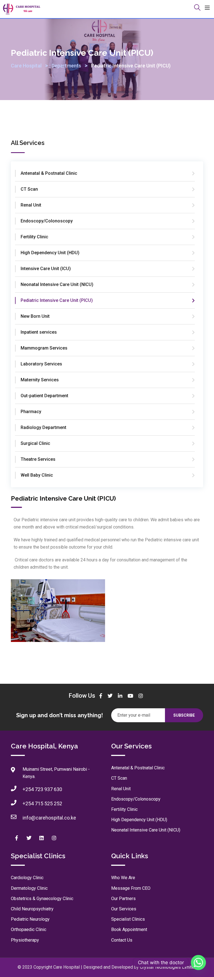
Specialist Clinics (128, 919)
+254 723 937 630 (42, 789)
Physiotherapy (25, 940)
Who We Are (123, 877)
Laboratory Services (41, 364)
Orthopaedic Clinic (28, 929)
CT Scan (29, 189)
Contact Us (121, 940)
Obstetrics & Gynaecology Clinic (42, 898)
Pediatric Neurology (30, 919)
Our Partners (123, 898)
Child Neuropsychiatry (32, 908)
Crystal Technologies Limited (168, 967)
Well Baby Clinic (37, 475)
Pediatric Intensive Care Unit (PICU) (57, 300)
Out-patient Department (44, 395)
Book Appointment (129, 929)
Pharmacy (31, 411)
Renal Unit (31, 205)
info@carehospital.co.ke (49, 818)
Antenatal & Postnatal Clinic (49, 173)
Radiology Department (43, 427)
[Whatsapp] (198, 962)
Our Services (123, 908)
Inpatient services (39, 332)
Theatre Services (38, 459)
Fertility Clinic (34, 236)
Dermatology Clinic (29, 888)
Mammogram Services (44, 348)
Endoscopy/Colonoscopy (47, 221)
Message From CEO (130, 888)
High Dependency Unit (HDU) (50, 252)
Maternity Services (40, 379)
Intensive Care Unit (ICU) (46, 268)
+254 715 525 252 (42, 803)
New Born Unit (35, 316)
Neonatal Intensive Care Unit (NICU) (57, 284)
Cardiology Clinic (27, 877)
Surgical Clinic (35, 443)
